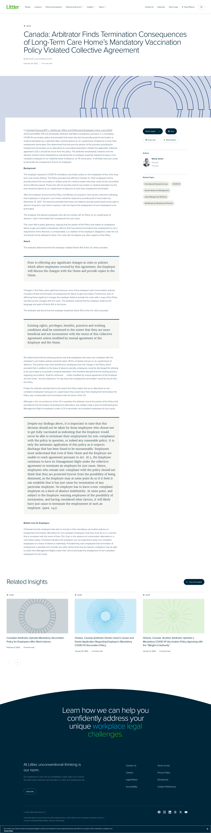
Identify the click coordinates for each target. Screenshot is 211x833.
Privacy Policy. (8, 831)
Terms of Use (163, 765)
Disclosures (162, 779)
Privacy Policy (163, 772)
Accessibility (131, 786)
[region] (105, 829)
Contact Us (131, 765)
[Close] (207, 829)
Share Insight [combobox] (150, 131)
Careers (129, 772)
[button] (159, 812)
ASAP (11, 595)
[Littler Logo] (13, 7)
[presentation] (37, 616)
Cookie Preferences (166, 786)
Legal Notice (131, 779)
